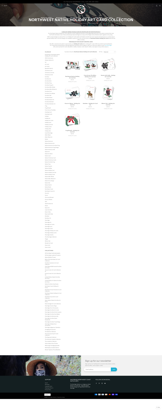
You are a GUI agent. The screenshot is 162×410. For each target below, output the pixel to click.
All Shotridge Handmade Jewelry (52, 253)
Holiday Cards (48, 126)
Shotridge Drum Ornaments (51, 308)
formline (47, 76)
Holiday (47, 116)
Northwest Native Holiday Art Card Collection (77, 23)
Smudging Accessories (50, 329)
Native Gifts (87, 17)
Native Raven (48, 187)
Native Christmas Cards (50, 160)
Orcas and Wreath (49, 197)
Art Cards (47, 66)
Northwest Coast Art (50, 191)
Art (45, 62)
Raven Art (47, 207)
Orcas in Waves (48, 199)
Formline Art (48, 79)
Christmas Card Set (49, 72)
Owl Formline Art (49, 203)
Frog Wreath (48, 108)
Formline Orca (48, 91)
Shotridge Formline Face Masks (52, 314)
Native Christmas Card (50, 158)
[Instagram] (102, 383)
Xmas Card (47, 245)
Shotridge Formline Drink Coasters (53, 312)
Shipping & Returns (49, 388)
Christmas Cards (49, 74)
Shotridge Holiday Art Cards (51, 230)
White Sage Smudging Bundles (52, 345)
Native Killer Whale (49, 176)
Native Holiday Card (49, 170)
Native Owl (47, 183)
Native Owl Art (48, 185)
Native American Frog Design (52, 147)
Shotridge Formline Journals (51, 316)
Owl (46, 201)
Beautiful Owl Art (49, 68)
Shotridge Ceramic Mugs (51, 306)
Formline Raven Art (49, 99)
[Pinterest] (99, 383)
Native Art (47, 151)
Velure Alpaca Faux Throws (51, 343)
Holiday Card (48, 122)
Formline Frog (48, 83)
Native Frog (47, 164)
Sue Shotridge (108, 45)
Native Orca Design (49, 180)
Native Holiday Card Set (50, 172)
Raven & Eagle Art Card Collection (53, 303)
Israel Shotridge (48, 133)
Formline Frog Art (49, 85)
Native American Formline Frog (52, 145)
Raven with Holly (49, 214)
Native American (49, 141)
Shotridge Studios (49, 235)
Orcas (46, 195)
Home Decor (99, 17)
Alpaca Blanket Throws (50, 257)
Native (46, 139)
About (119, 17)
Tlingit (46, 239)
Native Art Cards (61, 17)
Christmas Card (48, 70)
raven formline (48, 210)
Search (46, 382)
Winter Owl (47, 241)
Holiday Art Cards (49, 120)
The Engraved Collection (50, 337)
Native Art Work (48, 153)
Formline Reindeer (49, 101)
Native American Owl (50, 149)
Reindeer (47, 216)
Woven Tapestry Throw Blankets (52, 349)
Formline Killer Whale (50, 87)
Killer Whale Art (48, 137)
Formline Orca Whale (50, 93)
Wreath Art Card (49, 243)
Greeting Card (48, 112)
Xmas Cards (48, 247)
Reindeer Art (48, 218)
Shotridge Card (48, 226)
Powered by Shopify (61, 397)
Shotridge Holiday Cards (51, 232)
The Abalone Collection (50, 331)
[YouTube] (105, 383)
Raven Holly (47, 212)
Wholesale (47, 384)
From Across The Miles (50, 110)
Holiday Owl (48, 131)
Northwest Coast (49, 189)
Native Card (47, 156)
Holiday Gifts (75, 17)
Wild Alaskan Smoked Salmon (52, 347)
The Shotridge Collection (51, 237)
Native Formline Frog (50, 162)
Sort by (100, 51)
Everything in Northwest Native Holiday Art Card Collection (52, 55)
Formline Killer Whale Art (51, 89)
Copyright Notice (48, 386)
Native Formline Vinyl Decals (51, 284)
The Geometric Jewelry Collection (53, 339)
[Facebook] (96, 383)
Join (114, 369)
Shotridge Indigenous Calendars (52, 327)
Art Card (47, 64)
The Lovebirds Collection (51, 341)
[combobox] (109, 52)
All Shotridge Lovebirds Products (53, 255)
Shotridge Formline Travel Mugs (52, 322)
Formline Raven (48, 97)
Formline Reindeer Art (50, 104)
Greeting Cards (48, 114)
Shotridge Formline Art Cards (52, 310)
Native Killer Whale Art (50, 178)
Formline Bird (48, 81)
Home (65, 23)
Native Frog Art (48, 166)
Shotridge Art (48, 222)
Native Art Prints (46, 17)
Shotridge (47, 220)
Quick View (72, 65)
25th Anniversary (49, 58)
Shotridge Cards (49, 228)
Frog (46, 106)
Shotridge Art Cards (49, 224)
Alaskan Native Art (49, 60)
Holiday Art (47, 118)
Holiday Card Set (49, 124)
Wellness (110, 17)
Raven (46, 205)
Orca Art (47, 193)
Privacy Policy (48, 389)
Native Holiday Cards (50, 174)
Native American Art (49, 143)
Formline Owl (48, 95)
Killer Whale (48, 135)
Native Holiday (48, 168)
